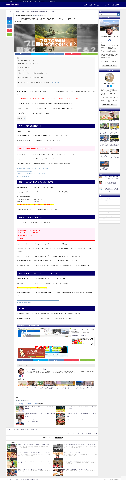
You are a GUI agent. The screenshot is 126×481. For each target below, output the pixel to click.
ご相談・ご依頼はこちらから (109, 104)
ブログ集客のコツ (42, 15)
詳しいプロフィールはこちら (109, 65)
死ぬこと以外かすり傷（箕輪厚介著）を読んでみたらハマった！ (24, 429)
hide (24, 118)
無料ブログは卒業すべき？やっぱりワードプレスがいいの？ (81, 433)
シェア (10, 18)
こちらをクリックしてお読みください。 (79, 335)
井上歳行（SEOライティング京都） (36, 369)
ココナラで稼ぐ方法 (104, 209)
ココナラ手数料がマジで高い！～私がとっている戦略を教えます (112, 178)
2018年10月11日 (55, 82)
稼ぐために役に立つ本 (104, 221)
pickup (35, 15)
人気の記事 (102, 218)
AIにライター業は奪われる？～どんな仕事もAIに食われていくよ (112, 184)
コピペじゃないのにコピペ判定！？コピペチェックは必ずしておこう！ (112, 190)
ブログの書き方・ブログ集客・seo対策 (24, 15)
